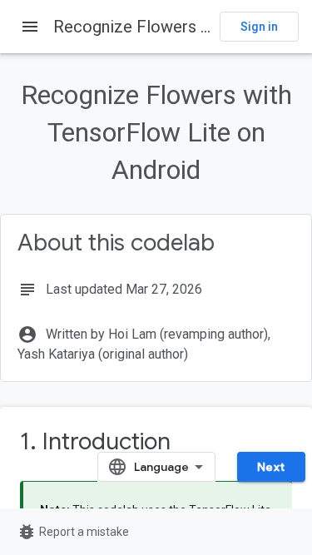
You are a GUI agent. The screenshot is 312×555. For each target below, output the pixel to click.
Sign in (259, 26)
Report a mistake (73, 531)
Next (271, 466)
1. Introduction (95, 441)
